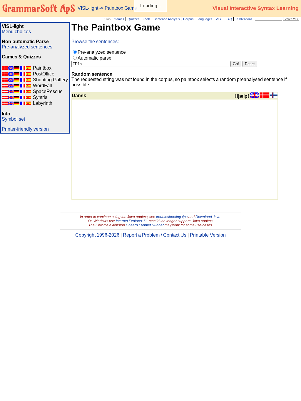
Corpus (188, 19)
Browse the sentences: (95, 41)
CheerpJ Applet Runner (145, 225)
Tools (146, 19)
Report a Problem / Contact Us (154, 234)
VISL (219, 19)
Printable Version (208, 234)
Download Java (207, 217)
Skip (107, 19)
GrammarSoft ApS (38, 8)
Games (119, 19)
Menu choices (16, 31)
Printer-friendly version (25, 129)
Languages (205, 19)
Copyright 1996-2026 (97, 234)
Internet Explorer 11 (131, 221)
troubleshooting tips (172, 217)
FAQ (229, 19)
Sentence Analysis (167, 19)
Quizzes (134, 19)
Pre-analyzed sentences (27, 46)
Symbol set (13, 119)
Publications (243, 19)
